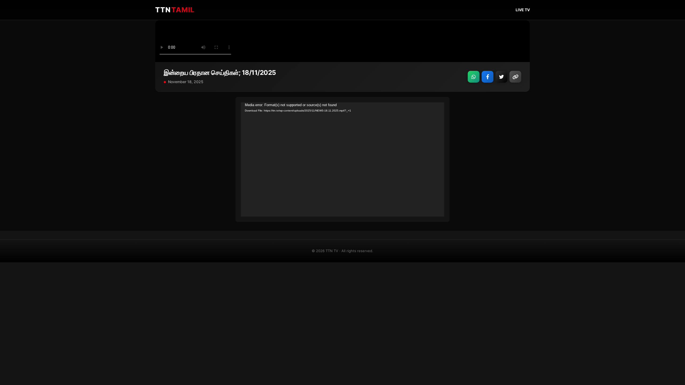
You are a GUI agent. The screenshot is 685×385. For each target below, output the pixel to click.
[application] (342, 159)
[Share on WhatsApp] (474, 77)
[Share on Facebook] (487, 77)
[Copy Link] (515, 77)
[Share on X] (501, 77)
